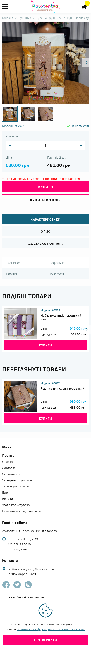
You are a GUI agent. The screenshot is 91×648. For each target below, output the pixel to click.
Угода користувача (16, 505)
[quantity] (10, 145)
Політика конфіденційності (21, 511)
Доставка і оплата (45, 243)
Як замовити (11, 474)
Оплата (7, 461)
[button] (86, 62)
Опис (45, 231)
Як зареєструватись (17, 480)
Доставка (9, 468)
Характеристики (46, 219)
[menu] (7, 7)
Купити (45, 345)
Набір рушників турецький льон (61, 317)
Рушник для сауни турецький (63, 388)
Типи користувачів (15, 486)
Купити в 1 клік (45, 200)
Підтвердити (45, 640)
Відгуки (7, 498)
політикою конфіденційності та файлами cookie (51, 629)
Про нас (8, 455)
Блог (5, 492)
